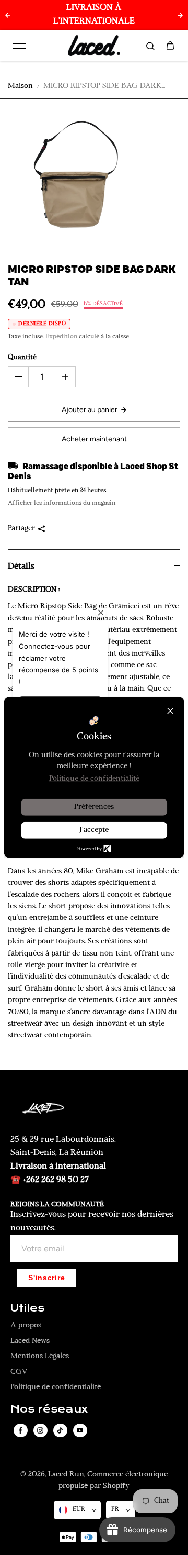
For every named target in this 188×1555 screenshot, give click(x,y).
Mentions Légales (39, 1356)
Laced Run (66, 1475)
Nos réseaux (49, 1409)
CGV (19, 1372)
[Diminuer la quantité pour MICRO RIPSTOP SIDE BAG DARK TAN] (18, 376)
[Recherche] (150, 45)
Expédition (61, 337)
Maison (20, 86)
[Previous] (8, 15)
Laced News (30, 1341)
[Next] (180, 15)
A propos (25, 1325)
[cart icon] (170, 45)
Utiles (27, 1308)
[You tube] (80, 1430)
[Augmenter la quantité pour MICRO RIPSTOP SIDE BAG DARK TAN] (65, 376)
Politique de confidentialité (55, 1387)
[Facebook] (20, 1430)
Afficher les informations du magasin (61, 503)
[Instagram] (40, 1430)
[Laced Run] (94, 45)
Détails (21, 566)
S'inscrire (46, 1278)
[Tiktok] (60, 1430)
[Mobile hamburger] (19, 45)
